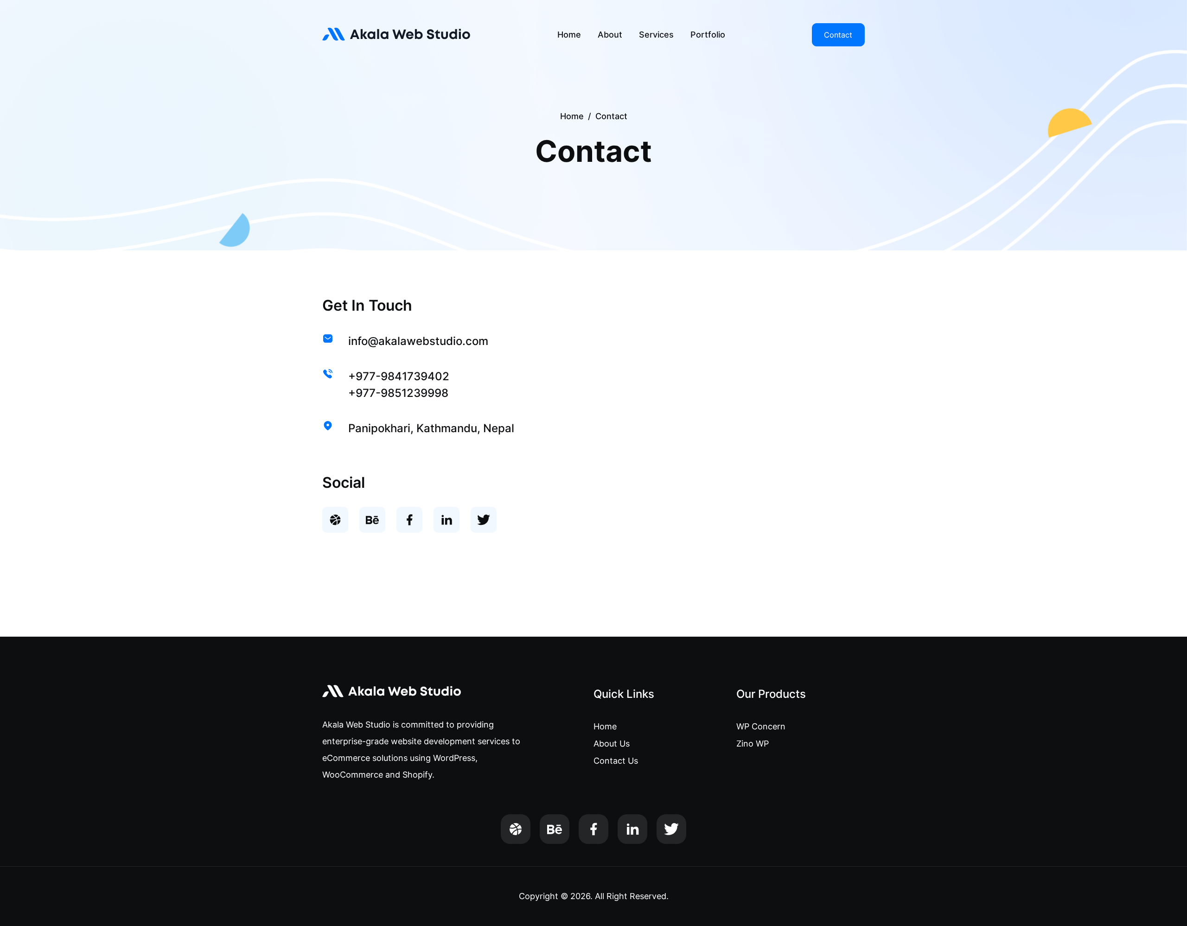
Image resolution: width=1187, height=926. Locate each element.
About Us (612, 743)
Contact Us (616, 761)
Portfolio (707, 34)
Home (569, 34)
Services (656, 34)
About (610, 34)
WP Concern (760, 726)
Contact (838, 34)
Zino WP (752, 743)
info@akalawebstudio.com (418, 341)
